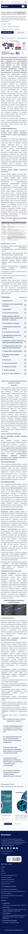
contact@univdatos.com (18, 3)
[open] (25, 6)
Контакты (3, 873)
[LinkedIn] (8, 848)
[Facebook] (2, 848)
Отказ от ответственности (8, 881)
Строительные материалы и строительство (12, 895)
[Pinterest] (17, 848)
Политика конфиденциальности (9, 875)
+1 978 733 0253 (16, 1)
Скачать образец (7, 32)
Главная (2, 38)
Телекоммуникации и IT (14, 26)
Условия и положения (6, 877)
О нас (2, 869)
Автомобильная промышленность (9, 889)
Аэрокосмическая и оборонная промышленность (13, 891)
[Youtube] (14, 848)
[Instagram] (11, 848)
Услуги (2, 871)
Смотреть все (4, 897)
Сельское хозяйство (6, 893)
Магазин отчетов (10, 38)
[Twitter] (5, 848)
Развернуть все (23, 297)
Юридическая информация (8, 879)
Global (9, 24)
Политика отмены (5, 883)
